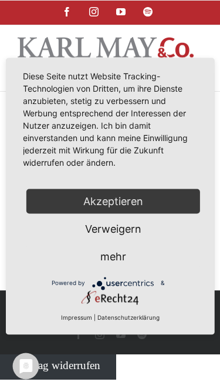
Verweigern (113, 228)
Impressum (76, 316)
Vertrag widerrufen (58, 365)
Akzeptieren (113, 201)
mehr (113, 256)
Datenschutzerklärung (128, 316)
